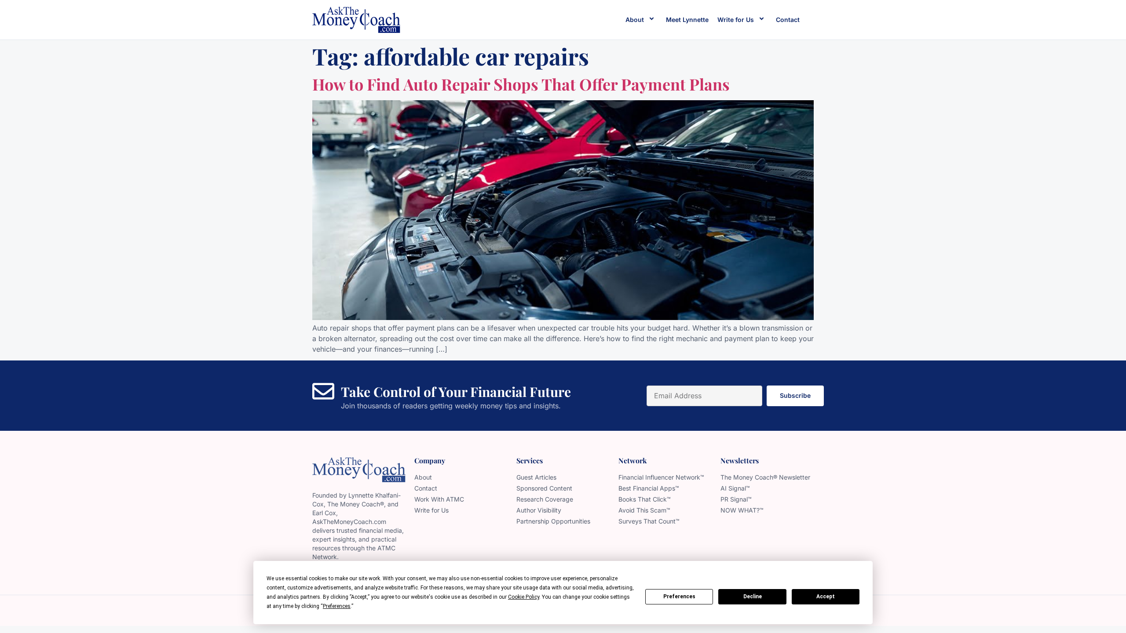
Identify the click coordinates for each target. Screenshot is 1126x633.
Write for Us (735, 19)
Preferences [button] (337, 606)
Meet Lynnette (687, 19)
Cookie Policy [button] (523, 597)
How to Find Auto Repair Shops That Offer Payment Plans (521, 84)
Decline (752, 596)
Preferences (679, 596)
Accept (825, 596)
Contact (788, 19)
